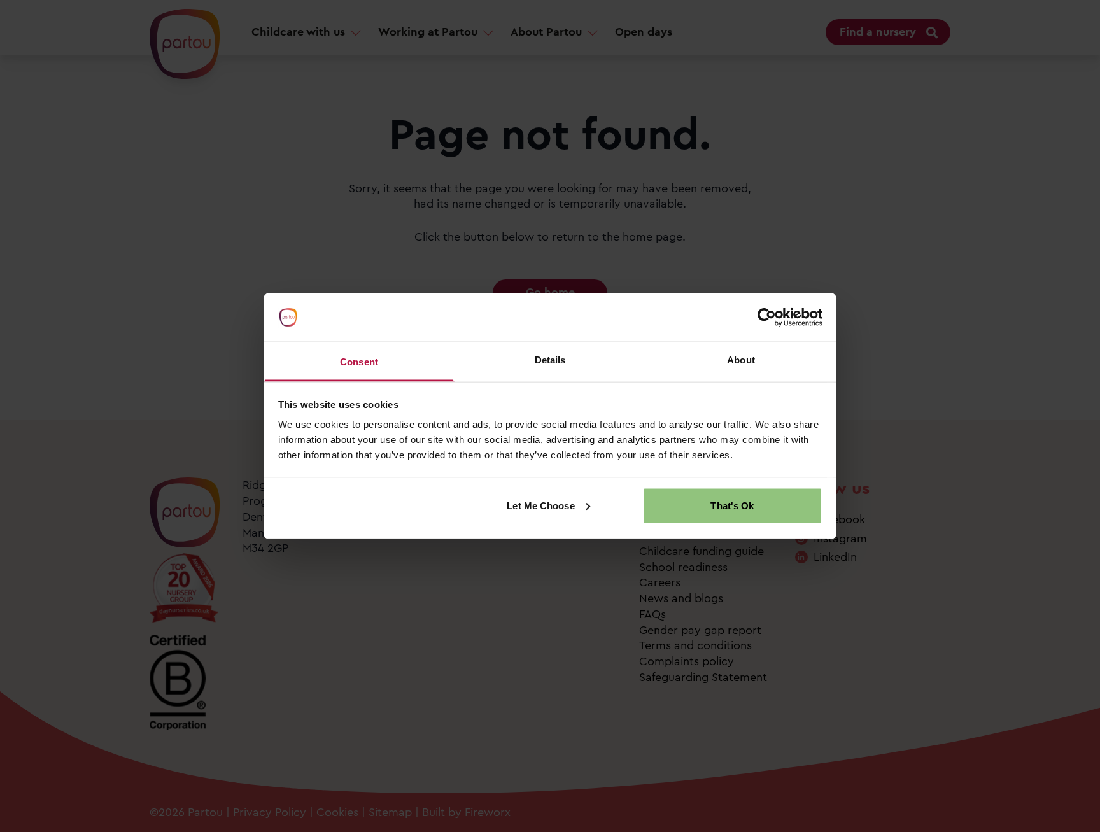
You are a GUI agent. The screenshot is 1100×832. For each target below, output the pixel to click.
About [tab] (741, 360)
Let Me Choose (540, 505)
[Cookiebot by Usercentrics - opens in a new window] (766, 317)
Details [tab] (550, 360)
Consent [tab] (359, 361)
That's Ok (732, 505)
